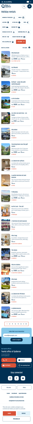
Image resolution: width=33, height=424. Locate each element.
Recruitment (14, 393)
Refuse (24, 413)
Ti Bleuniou (14, 192)
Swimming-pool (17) (22, 32)
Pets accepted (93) (6, 42)
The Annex (14, 250)
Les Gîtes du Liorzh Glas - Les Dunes (19, 114)
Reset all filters (5, 48)
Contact (23, 360)
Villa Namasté (15, 53)
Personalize (16, 419)
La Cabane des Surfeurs (17, 161)
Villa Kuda (14, 279)
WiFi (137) (4, 37)
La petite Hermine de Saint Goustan (18, 176)
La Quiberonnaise (16, 308)
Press (24, 387)
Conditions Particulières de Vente (16, 397)
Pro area (9, 387)
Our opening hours (25, 365)
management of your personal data (16, 401)
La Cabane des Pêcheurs (18, 294)
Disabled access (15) (7, 32)
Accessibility (6, 2)
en (27, 1)
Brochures (7, 365)
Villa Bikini (14, 130)
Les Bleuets (14, 67)
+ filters (19, 41)
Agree (9, 413)
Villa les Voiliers (15, 264)
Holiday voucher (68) (17, 37)
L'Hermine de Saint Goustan (19, 221)
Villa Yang (14, 235)
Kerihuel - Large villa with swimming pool (18, 83)
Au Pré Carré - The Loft (17, 206)
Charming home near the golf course (19, 145)
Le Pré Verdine (15, 98)
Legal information (22, 393)
